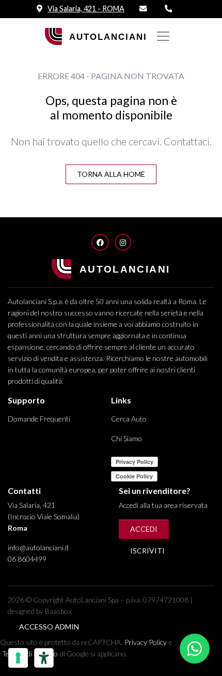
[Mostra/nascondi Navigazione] (163, 36)
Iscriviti (147, 550)
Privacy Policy (145, 642)
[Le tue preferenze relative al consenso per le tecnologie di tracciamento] (18, 658)
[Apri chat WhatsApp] (195, 649)
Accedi (143, 528)
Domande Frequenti (39, 418)
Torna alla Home (111, 174)
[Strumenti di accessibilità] (44, 658)
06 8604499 (27, 558)
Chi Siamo (126, 438)
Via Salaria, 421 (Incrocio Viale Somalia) (44, 516)
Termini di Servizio (30, 653)
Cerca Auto (129, 418)
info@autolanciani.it (38, 547)
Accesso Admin (49, 626)
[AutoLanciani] (97, 35)
